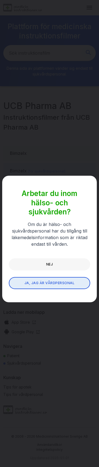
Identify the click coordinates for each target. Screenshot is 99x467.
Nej (49, 264)
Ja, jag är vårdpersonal (49, 283)
